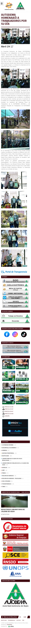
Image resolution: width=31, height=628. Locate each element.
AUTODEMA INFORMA (8, 445)
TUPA (23, 620)
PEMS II (4, 473)
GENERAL (4, 450)
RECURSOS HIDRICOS (8, 475)
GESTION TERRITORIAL (8, 453)
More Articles (25, 492)
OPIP (3, 470)
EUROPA (6, 416)
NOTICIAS (4, 467)
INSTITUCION (5, 455)
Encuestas (15, 321)
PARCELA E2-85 (8, 406)
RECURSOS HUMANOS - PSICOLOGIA (11, 478)
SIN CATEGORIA (6, 481)
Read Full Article (5, 514)
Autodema (9, 624)
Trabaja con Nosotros (15, 316)
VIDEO (3, 486)
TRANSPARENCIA (6, 484)
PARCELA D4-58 (9, 413)
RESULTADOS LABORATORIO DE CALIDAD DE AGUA (13, 510)
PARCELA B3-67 (8, 411)
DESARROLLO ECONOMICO (9, 447)
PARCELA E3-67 (9, 409)
